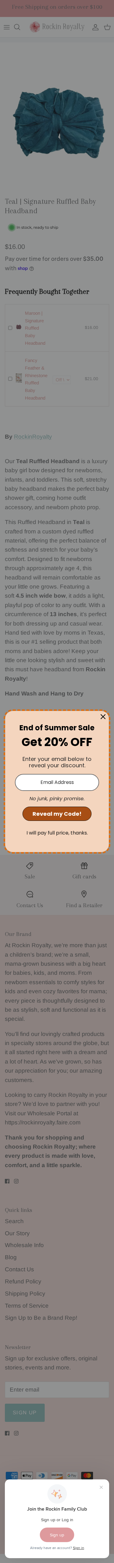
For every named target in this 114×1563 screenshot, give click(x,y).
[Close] (103, 716)
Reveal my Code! (57, 814)
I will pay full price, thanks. (57, 832)
